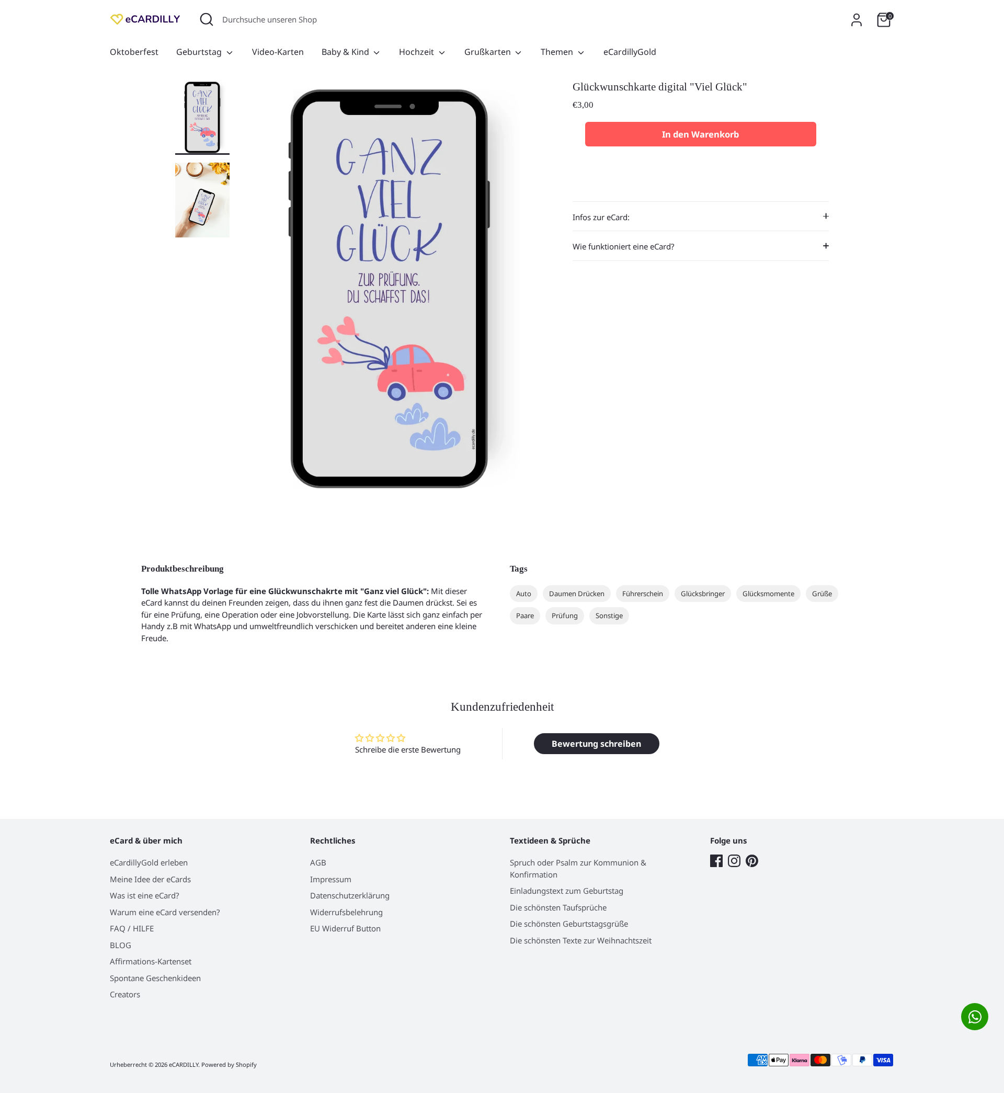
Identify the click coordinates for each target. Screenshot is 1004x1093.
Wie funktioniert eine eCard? (624, 246)
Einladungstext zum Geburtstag (566, 890)
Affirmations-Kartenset (150, 961)
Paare (525, 615)
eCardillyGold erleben (149, 862)
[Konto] (856, 19)
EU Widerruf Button (345, 928)
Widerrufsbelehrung (346, 912)
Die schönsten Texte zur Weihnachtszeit (581, 940)
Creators (125, 994)
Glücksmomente (768, 593)
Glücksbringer (703, 593)
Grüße (822, 593)
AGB (318, 862)
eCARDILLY (183, 1064)
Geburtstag (200, 52)
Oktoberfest (134, 52)
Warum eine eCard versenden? (165, 912)
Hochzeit (417, 52)
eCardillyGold (629, 52)
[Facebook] (716, 861)
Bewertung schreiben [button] (596, 743)
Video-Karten (278, 52)
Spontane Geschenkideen (155, 978)
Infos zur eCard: (601, 217)
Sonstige (609, 615)
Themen (558, 52)
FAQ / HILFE (132, 928)
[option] (389, 293)
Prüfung (565, 615)
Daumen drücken (576, 593)
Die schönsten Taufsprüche (558, 907)
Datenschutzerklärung (350, 895)
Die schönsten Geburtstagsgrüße (569, 923)
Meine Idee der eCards (150, 879)
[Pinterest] (752, 861)
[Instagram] (734, 861)
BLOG (120, 945)
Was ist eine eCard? (144, 895)
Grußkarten (488, 52)
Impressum (330, 879)
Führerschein (642, 593)
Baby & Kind (346, 52)
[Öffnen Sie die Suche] (206, 19)
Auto (523, 593)
